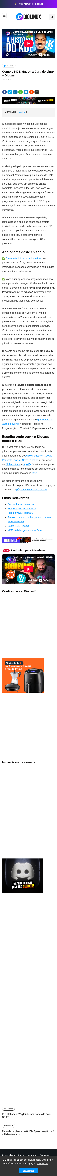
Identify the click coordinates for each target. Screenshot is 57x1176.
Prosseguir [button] (28, 1171)
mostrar (22, 112)
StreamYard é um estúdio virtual (23, 258)
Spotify (27, 464)
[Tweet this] (9, 92)
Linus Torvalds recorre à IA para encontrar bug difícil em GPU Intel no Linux (38, 761)
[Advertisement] (28, 726)
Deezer (34, 460)
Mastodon (7, 1065)
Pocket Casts (21, 460)
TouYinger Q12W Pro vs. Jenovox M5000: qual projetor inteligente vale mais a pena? (37, 829)
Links (21, 1155)
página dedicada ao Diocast (31, 489)
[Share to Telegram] (26, 92)
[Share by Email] (36, 92)
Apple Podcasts (34, 455)
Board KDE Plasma (18, 526)
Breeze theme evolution (21, 504)
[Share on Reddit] (31, 92)
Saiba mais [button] (42, 1163)
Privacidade (8, 1155)
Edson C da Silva (14, 1030)
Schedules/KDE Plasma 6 (22, 508)
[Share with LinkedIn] (15, 92)
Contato (44, 1155)
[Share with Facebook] (4, 92)
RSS (34, 473)
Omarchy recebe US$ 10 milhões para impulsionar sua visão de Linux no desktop (36, 813)
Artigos (8, 1072)
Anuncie (31, 1155)
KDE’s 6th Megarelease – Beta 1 (26, 530)
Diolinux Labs (13, 464)
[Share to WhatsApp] (20, 92)
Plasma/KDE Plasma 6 (20, 512)
